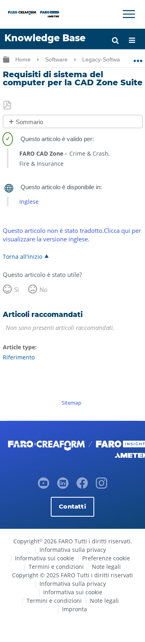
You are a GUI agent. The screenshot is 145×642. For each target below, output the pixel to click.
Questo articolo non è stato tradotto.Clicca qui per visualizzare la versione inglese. (72, 234)
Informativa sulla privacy (72, 549)
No (43, 289)
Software (57, 59)
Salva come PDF (7, 105)
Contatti (72, 506)
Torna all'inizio (22, 256)
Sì (16, 289)
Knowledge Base (44, 38)
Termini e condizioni (56, 566)
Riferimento (19, 357)
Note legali (106, 566)
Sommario (29, 121)
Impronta (74, 609)
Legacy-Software (104, 59)
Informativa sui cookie (44, 558)
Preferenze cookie (106, 558)
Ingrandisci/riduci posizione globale (138, 58)
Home (23, 59)
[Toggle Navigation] (129, 14)
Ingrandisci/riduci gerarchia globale (6, 59)
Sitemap (71, 402)
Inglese (29, 201)
